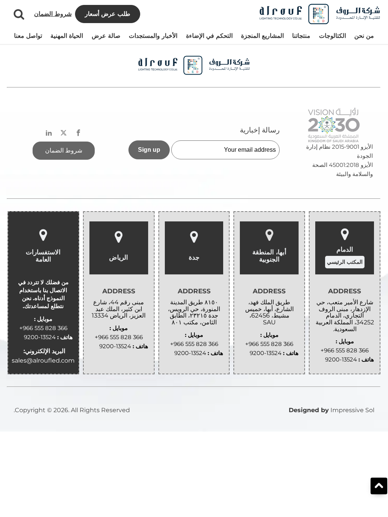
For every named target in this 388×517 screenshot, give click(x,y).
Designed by (309, 410)
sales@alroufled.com (43, 360)
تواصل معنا (28, 35)
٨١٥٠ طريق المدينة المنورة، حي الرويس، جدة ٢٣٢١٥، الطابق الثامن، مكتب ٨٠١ (194, 312)
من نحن (364, 35)
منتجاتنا (301, 35)
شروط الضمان (53, 13)
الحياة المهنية (66, 35)
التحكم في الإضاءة (209, 35)
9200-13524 (341, 359)
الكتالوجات (332, 35)
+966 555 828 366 (345, 350)
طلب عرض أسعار (107, 13)
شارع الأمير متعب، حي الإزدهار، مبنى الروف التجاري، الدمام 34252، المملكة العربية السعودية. (345, 315)
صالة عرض (106, 35)
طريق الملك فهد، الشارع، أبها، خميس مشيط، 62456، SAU (269, 312)
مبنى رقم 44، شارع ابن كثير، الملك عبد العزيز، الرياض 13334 (119, 309)
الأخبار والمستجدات (153, 35)
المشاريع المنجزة (262, 35)
